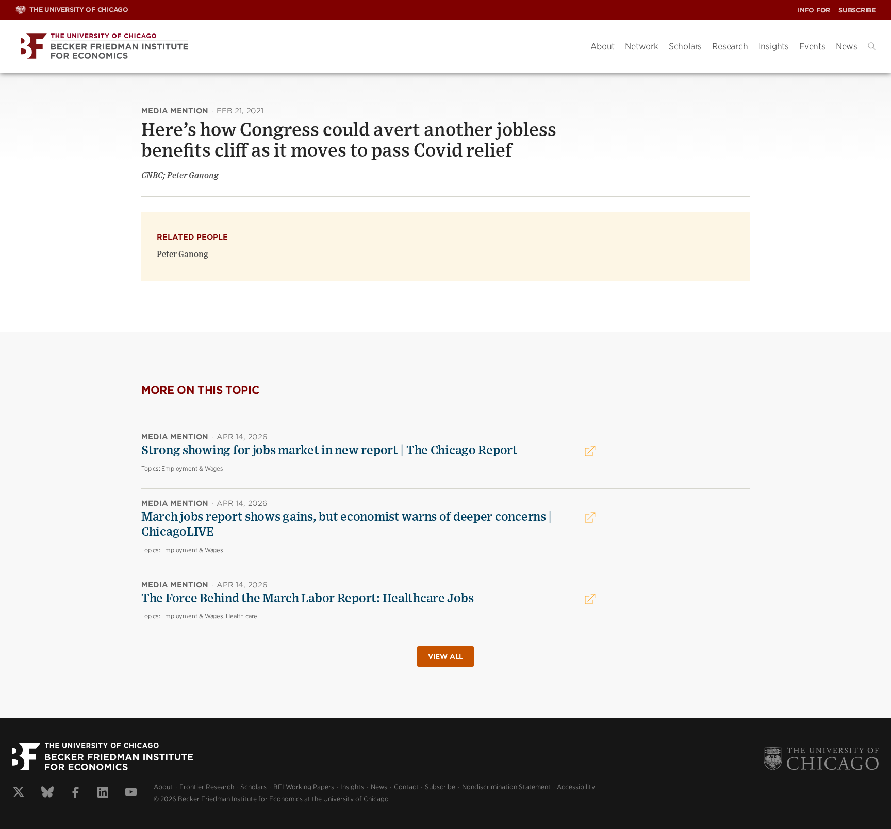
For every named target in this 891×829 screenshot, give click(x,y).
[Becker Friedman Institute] (295, 46)
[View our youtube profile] (131, 793)
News (846, 46)
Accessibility (576, 787)
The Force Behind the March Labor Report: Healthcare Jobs (307, 599)
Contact (406, 787)
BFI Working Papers (303, 787)
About (602, 46)
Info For (814, 10)
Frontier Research (206, 787)
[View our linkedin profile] (102, 793)
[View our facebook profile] (75, 793)
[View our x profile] (18, 793)
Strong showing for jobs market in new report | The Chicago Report (329, 451)
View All (445, 657)
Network (641, 46)
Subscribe (857, 10)
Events (812, 46)
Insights (773, 46)
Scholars (685, 46)
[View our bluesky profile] (47, 793)
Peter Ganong (182, 254)
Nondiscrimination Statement (506, 787)
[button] (872, 46)
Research (730, 46)
